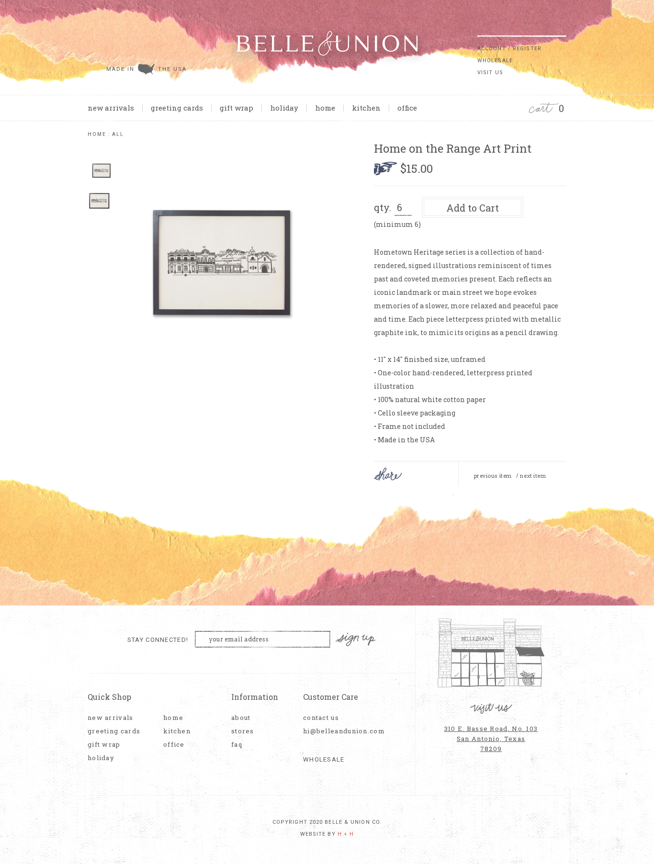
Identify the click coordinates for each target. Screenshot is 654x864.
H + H (346, 834)
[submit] (561, 28)
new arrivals (111, 107)
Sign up (355, 639)
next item (533, 475)
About (241, 718)
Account (491, 48)
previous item (493, 475)
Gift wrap (236, 107)
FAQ (236, 744)
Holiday (284, 107)
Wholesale (495, 60)
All (118, 134)
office (407, 107)
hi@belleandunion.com (339, 731)
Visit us (490, 72)
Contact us (321, 718)
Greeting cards (177, 107)
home (325, 107)
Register (527, 48)
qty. (382, 207)
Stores (242, 731)
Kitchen (366, 107)
